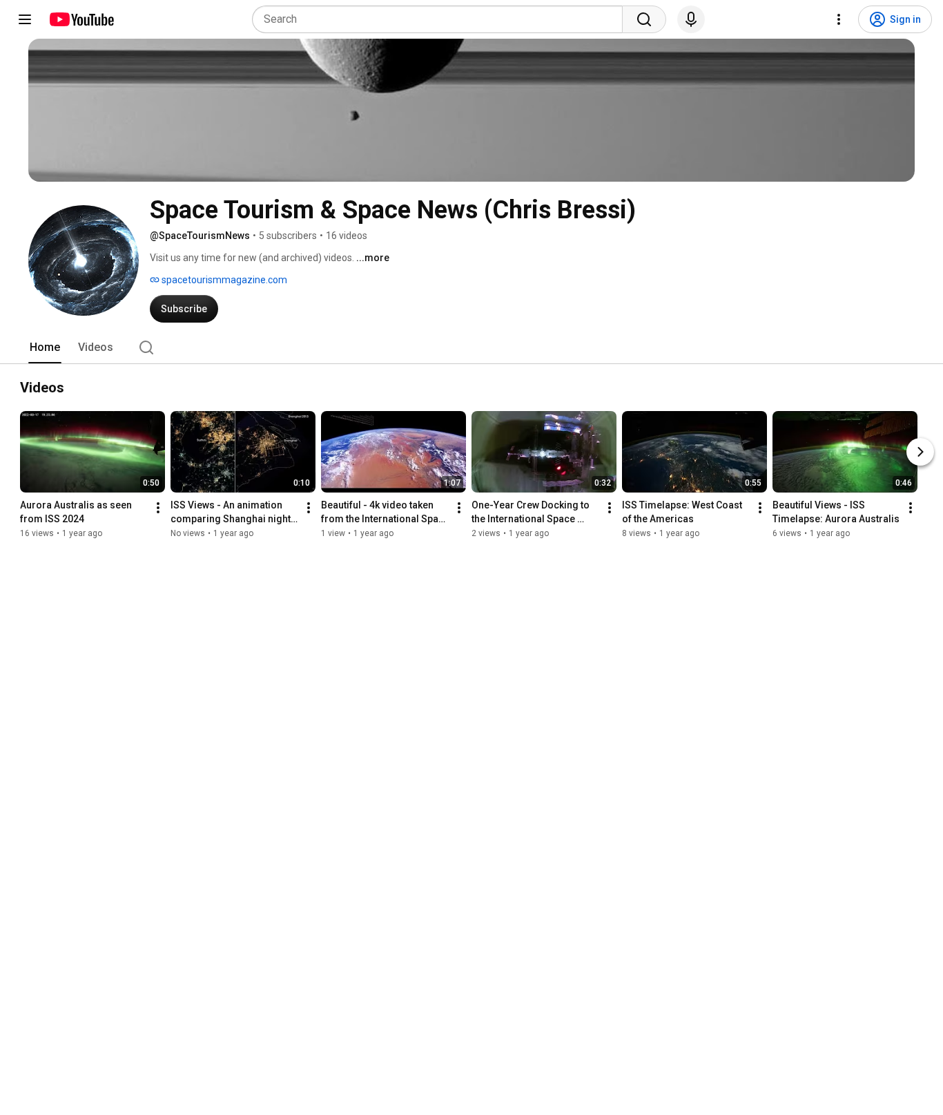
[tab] (44, 347)
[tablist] (471, 347)
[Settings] (838, 19)
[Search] (644, 19)
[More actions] (158, 508)
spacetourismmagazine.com (223, 279)
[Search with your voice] (691, 19)
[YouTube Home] (81, 19)
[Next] (920, 452)
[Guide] (25, 19)
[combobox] (441, 19)
